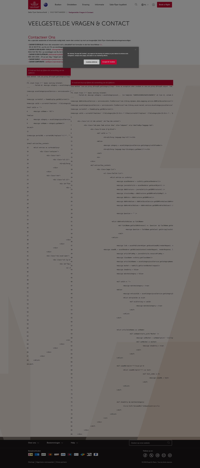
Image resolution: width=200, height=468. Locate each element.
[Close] (135, 49)
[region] (101, 57)
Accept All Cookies (108, 62)
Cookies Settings (91, 62)
